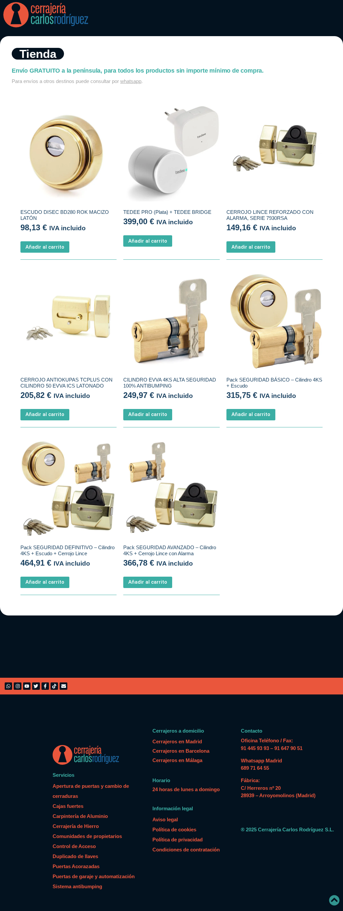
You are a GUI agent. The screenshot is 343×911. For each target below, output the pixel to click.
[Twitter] (36, 686)
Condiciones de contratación (186, 849)
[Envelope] (63, 686)
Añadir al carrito (44, 247)
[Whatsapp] (8, 686)
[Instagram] (17, 686)
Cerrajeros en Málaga (177, 760)
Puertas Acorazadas (76, 866)
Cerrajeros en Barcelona (180, 751)
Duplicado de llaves (75, 856)
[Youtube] (26, 686)
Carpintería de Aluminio (80, 816)
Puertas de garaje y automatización (94, 876)
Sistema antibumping (77, 886)
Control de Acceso (74, 846)
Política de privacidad (177, 839)
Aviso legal (165, 819)
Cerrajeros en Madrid (177, 741)
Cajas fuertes (68, 806)
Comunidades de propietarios (87, 836)
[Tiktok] (54, 686)
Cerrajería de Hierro (76, 826)
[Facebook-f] (45, 686)
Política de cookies (174, 829)
